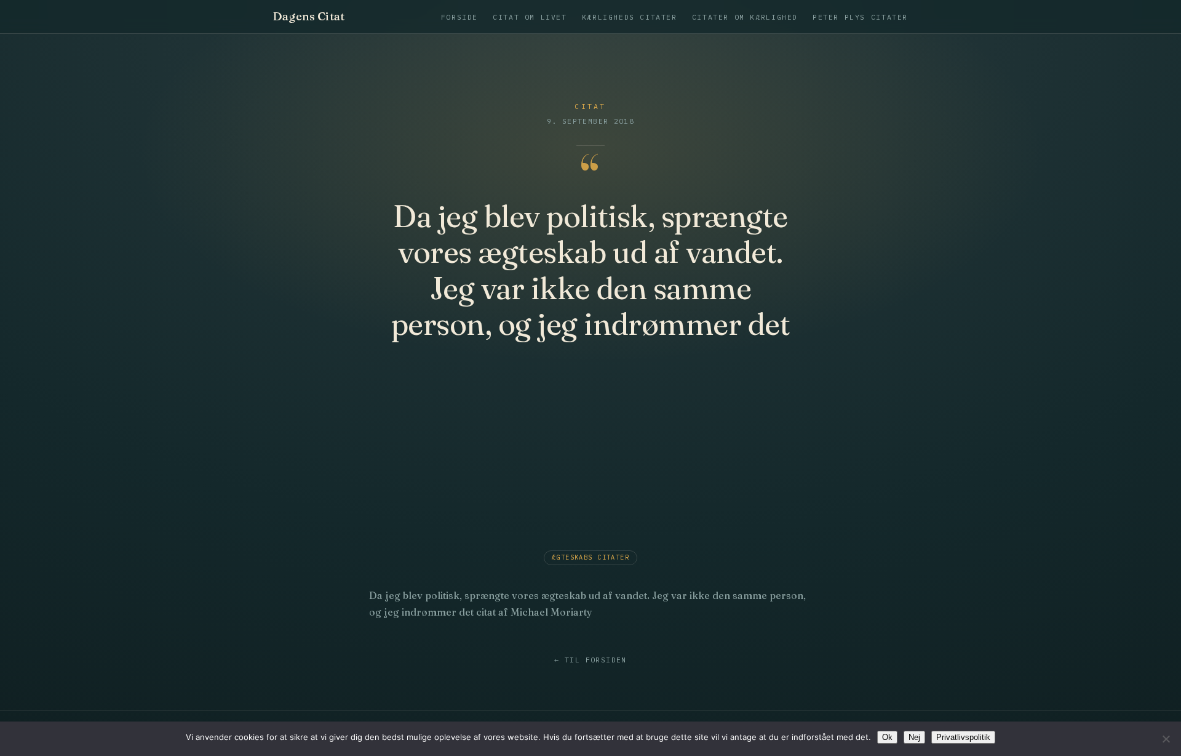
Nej (914, 737)
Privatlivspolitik (963, 737)
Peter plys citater (860, 17)
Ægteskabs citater (590, 557)
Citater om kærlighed (745, 17)
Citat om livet (530, 17)
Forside (459, 17)
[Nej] (1165, 739)
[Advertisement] (590, 449)
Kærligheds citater (629, 17)
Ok (887, 737)
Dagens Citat (308, 16)
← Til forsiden (590, 659)
